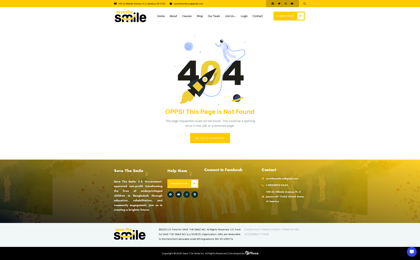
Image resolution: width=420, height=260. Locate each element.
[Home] (130, 16)
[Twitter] (279, 3)
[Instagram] (285, 3)
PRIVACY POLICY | (272, 229)
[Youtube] (292, 3)
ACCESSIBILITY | (253, 234)
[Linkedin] (194, 194)
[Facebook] (273, 3)
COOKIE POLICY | (253, 229)
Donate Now (285, 16)
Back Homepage (212, 138)
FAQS (266, 234)
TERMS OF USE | (290, 229)
